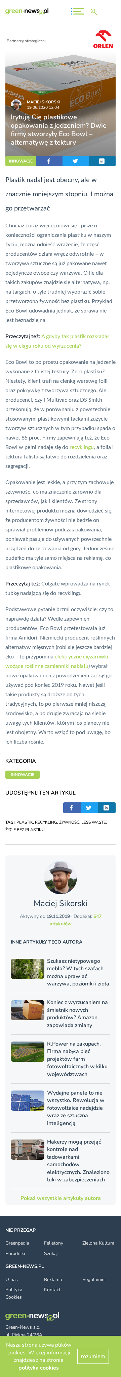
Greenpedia (17, 1243)
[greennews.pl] (26, 11)
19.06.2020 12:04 (43, 107)
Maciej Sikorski (43, 102)
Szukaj (50, 1253)
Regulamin (93, 1279)
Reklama (53, 1279)
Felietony (53, 1243)
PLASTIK (24, 822)
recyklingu (82, 447)
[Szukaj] (95, 11)
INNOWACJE (21, 161)
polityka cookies (38, 1368)
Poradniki (15, 1253)
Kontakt (52, 1289)
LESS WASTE (93, 822)
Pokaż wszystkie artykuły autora (61, 1198)
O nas (11, 1279)
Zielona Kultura (98, 1243)
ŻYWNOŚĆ (69, 822)
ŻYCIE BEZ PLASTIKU (25, 829)
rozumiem (93, 1356)
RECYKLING (46, 822)
